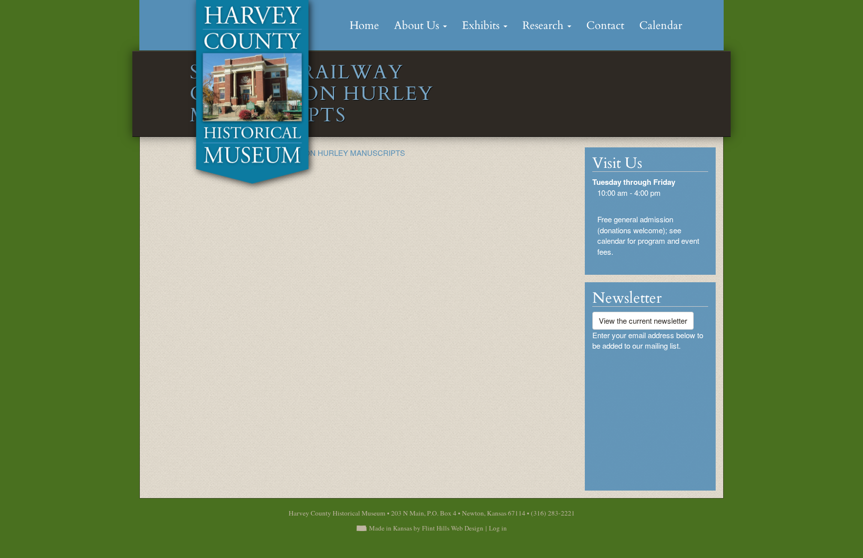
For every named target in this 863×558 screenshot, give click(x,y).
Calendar (660, 25)
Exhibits (482, 25)
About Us (418, 25)
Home (364, 25)
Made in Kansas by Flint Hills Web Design (426, 528)
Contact (605, 25)
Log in (498, 528)
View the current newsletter (643, 320)
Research (544, 25)
